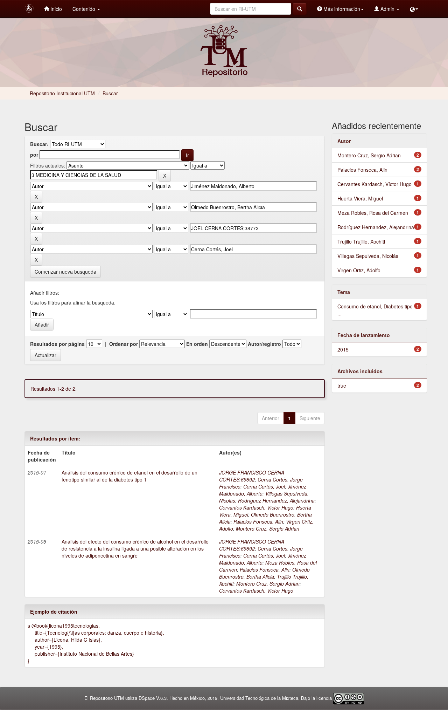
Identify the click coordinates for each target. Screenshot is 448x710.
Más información (341, 8)
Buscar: (39, 144)
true (341, 385)
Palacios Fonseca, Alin (258, 521)
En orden (197, 343)
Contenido (84, 8)
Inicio (55, 8)
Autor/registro (264, 343)
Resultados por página (57, 343)
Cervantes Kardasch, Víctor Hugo (256, 507)
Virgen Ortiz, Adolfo (358, 270)
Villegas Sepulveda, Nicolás (367, 255)
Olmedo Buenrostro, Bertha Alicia (264, 573)
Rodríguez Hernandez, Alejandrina (276, 500)
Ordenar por (123, 343)
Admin (387, 8)
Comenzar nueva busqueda (65, 271)
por (34, 154)
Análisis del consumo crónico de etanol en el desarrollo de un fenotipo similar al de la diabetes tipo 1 (129, 476)
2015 (343, 349)
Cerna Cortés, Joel (264, 486)
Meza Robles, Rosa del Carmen (372, 212)
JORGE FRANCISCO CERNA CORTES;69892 (251, 476)
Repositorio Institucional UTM (62, 93)
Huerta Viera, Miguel (360, 198)
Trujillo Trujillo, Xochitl (361, 241)
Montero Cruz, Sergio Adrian (267, 528)
